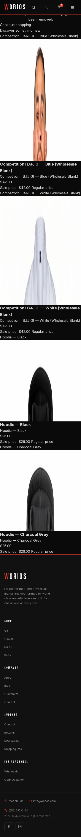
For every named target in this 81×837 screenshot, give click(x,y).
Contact (9, 702)
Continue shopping (15, 25)
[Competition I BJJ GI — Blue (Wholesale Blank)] (40, 100)
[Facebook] (8, 826)
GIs (6, 630)
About (8, 677)
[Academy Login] (46, 7)
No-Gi (8, 646)
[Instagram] (20, 826)
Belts (7, 655)
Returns (9, 732)
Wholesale (11, 771)
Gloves (9, 638)
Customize (11, 694)
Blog (7, 685)
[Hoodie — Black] (40, 380)
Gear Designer (14, 779)
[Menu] (72, 7)
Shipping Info (13, 749)
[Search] (33, 7)
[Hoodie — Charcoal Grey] (40, 490)
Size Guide (11, 741)
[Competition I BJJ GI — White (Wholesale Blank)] (40, 250)
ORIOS (15, 7)
